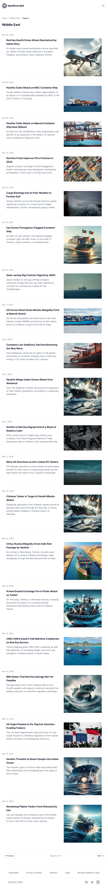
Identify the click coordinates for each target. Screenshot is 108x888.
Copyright (13, 872)
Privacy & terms (34, 872)
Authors (53, 872)
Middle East (15, 18)
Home (4, 18)
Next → (100, 856)
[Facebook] (86, 882)
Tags (67, 872)
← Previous (9, 856)
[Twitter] (92, 882)
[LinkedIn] (98, 882)
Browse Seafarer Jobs (89, 872)
